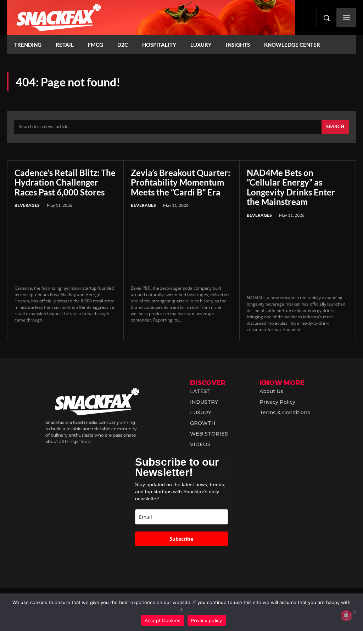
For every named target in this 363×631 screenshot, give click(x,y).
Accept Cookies (163, 620)
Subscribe (181, 538)
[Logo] (151, 17)
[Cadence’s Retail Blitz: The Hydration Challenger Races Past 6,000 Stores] (65, 247)
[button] (326, 17)
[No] (354, 612)
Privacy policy (206, 620)
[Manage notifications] (346, 615)
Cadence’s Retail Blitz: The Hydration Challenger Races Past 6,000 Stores (65, 182)
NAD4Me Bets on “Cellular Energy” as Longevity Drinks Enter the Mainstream (291, 187)
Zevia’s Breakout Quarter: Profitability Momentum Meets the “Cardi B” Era (180, 182)
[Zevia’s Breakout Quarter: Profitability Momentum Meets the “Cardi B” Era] (182, 247)
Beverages (27, 205)
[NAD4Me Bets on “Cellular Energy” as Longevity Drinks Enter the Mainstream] (297, 257)
